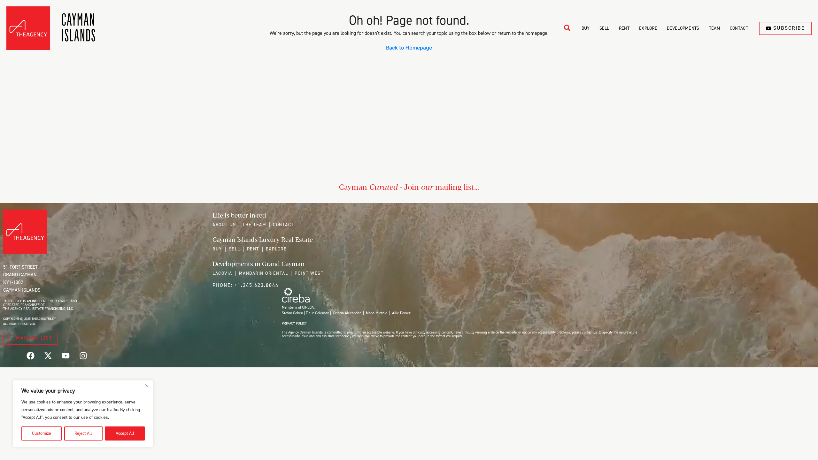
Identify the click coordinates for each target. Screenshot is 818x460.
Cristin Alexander (347, 313)
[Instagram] (83, 356)
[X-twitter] (48, 356)
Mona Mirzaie (376, 313)
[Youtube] (65, 356)
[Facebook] (30, 356)
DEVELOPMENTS (683, 28)
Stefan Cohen (292, 313)
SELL (604, 28)
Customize (41, 433)
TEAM (714, 28)
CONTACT (739, 28)
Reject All (83, 433)
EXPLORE (648, 28)
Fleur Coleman (317, 313)
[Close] (146, 385)
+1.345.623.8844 (257, 285)
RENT (624, 28)
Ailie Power (401, 313)
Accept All (125, 433)
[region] (83, 413)
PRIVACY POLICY (294, 323)
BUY (586, 28)
